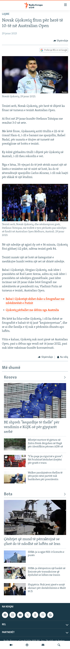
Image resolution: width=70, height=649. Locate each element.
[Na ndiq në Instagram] (12, 615)
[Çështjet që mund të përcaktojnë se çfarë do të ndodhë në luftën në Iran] (35, 517)
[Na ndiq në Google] (50, 615)
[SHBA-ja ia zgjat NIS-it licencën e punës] (15, 556)
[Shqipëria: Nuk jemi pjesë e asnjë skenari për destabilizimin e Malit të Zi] (15, 589)
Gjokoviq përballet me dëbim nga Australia (32, 310)
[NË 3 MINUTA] (43, 645)
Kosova (10, 377)
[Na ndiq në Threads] (35, 615)
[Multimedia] (11, 645)
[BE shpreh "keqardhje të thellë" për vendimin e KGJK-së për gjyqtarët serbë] (35, 400)
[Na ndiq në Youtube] (20, 615)
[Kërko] (59, 645)
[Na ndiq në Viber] (43, 615)
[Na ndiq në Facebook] (5, 615)
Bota (8, 494)
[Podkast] (27, 645)
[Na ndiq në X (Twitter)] (28, 615)
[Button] (60, 41)
